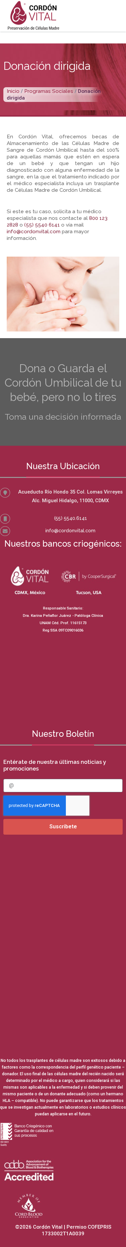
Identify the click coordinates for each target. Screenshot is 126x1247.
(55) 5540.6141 (70, 518)
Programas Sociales (48, 91)
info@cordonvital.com (70, 530)
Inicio (13, 91)
